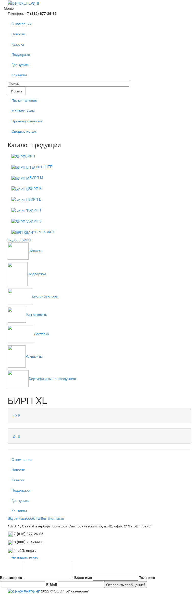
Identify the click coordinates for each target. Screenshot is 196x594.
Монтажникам (23, 110)
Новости (18, 33)
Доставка (41, 333)
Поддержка (20, 54)
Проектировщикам (26, 120)
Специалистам (23, 131)
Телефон (147, 577)
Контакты (19, 74)
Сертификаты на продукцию (52, 378)
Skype (13, 518)
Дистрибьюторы (45, 296)
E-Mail (51, 584)
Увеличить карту (24, 557)
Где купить (20, 64)
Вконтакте (55, 518)
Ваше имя (83, 577)
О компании (21, 23)
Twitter (41, 518)
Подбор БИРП (19, 239)
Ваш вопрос (11, 577)
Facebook (27, 518)
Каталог (17, 44)
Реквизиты (34, 356)
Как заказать (36, 314)
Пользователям (24, 100)
